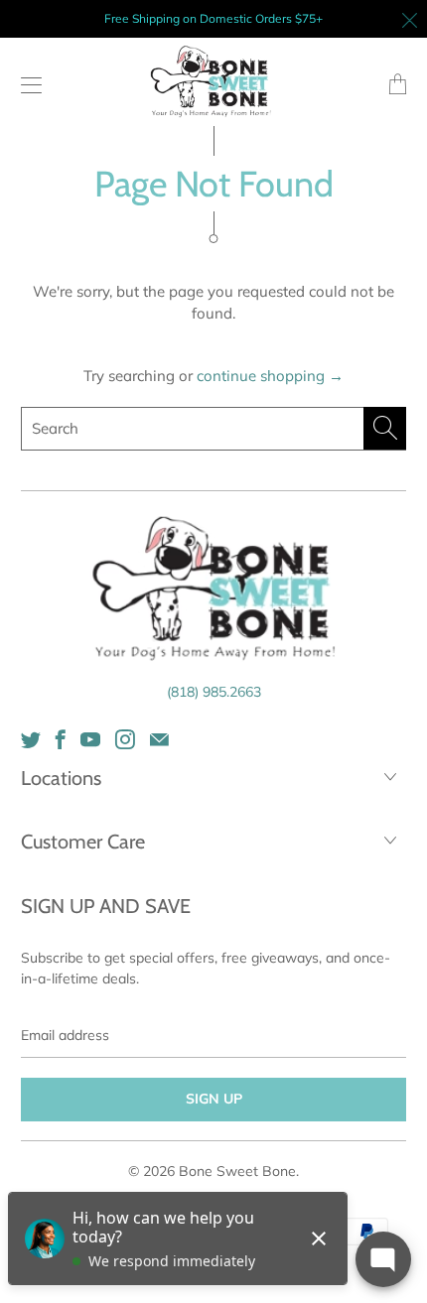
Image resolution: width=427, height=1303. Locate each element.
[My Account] (26, 84)
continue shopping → (270, 375)
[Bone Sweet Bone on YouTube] (90, 739)
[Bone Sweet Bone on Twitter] (31, 739)
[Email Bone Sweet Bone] (159, 739)
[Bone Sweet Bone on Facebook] (61, 739)
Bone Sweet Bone (237, 1171)
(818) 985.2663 (214, 692)
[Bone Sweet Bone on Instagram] (125, 739)
